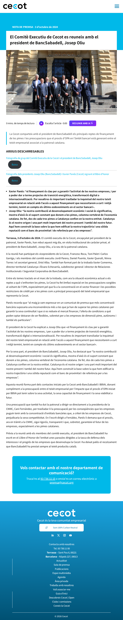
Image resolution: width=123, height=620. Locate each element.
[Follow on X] (58, 535)
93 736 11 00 (64, 548)
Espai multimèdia (61, 573)
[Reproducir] (41, 123)
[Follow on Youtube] (70, 535)
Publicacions (61, 569)
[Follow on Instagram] (64, 535)
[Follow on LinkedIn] (52, 535)
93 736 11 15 (47, 479)
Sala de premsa (62, 564)
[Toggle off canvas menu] (76, 6)
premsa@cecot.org (62, 482)
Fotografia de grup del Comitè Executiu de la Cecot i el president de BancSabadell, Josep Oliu (54, 158)
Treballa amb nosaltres (62, 585)
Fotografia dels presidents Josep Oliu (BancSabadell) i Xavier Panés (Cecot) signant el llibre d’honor (57, 174)
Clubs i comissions (61, 601)
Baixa (15, 164)
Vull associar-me (61, 589)
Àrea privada (61, 581)
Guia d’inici (62, 593)
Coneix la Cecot (62, 605)
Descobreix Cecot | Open (61, 597)
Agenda (62, 577)
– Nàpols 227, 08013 (62, 556)
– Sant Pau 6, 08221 (61, 552)
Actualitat (61, 560)
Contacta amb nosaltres (61, 544)
